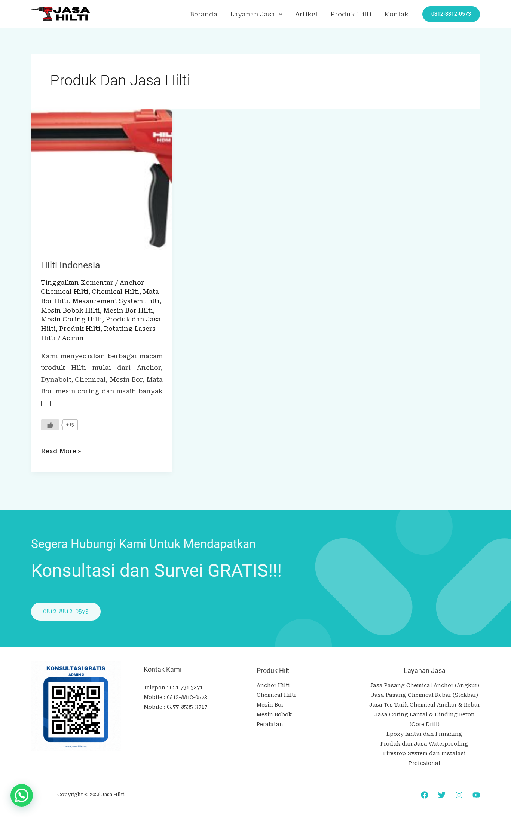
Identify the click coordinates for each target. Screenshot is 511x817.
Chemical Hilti (115, 291)
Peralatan (270, 724)
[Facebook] (424, 795)
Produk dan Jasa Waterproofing (424, 744)
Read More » (61, 450)
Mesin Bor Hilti (128, 310)
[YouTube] (476, 795)
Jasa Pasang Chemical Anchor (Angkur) (424, 685)
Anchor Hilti (273, 685)
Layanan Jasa (252, 14)
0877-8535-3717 (187, 707)
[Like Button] (50, 424)
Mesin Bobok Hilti (70, 310)
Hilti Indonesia (70, 265)
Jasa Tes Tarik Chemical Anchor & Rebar (424, 705)
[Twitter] (442, 795)
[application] (278, 14)
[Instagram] (459, 795)
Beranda (203, 14)
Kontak (396, 14)
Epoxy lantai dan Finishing (424, 734)
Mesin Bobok (274, 714)
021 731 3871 (186, 688)
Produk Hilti (350, 14)
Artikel (306, 14)
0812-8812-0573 (187, 697)
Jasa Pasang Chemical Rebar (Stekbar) (424, 695)
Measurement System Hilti (115, 301)
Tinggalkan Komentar (77, 282)
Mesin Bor (270, 705)
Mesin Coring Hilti (71, 319)
